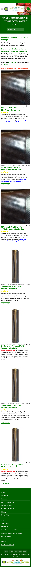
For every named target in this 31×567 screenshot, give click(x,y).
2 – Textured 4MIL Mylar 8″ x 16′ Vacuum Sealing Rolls (12, 347)
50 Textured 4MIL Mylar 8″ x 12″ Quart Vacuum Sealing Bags (12, 168)
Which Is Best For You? (8, 502)
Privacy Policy (5, 515)
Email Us (3, 541)
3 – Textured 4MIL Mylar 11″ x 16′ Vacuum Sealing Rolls (12, 466)
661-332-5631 (12, 62)
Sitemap (3, 512)
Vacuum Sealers (6, 536)
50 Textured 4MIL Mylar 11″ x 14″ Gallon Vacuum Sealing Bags (12, 228)
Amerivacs (4, 499)
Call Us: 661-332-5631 (7, 545)
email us (5, 64)
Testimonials (5, 523)
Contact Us (4, 495)
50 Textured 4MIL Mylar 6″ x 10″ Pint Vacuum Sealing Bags (12, 109)
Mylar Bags (4, 527)
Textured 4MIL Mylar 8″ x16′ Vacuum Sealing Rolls (11, 288)
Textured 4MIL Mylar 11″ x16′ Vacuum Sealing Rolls (11, 406)
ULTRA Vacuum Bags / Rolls (9, 530)
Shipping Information (7, 508)
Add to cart (5, 125)
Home (3, 17)
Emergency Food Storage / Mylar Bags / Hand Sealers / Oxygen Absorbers (15, 18)
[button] (2, 9)
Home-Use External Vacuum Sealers (11, 533)
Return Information (6, 505)
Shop (7, 17)
